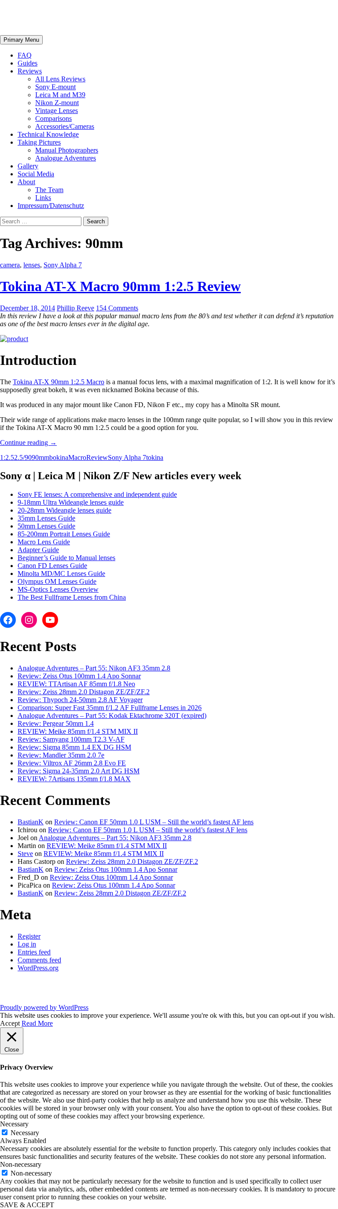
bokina (58, 457)
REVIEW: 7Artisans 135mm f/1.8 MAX (74, 779)
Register (29, 936)
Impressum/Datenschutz (51, 205)
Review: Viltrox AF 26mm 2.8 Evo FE (72, 763)
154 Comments (117, 308)
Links (43, 197)
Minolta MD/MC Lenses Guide (61, 573)
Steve (25, 853)
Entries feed (34, 952)
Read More (37, 1023)
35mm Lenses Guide (46, 518)
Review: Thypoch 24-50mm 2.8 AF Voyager (80, 699)
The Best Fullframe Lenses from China (72, 597)
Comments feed (39, 960)
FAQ (25, 55)
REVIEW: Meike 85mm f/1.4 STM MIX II (78, 731)
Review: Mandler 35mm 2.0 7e (61, 755)
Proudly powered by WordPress (44, 1007)
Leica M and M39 (60, 94)
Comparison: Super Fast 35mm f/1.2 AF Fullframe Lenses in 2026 (110, 707)
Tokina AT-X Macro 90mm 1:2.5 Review (120, 286)
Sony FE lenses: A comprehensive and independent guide (97, 494)
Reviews (30, 71)
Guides (27, 63)
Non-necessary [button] (20, 1164)
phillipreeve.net (46, 17)
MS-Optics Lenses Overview (58, 589)
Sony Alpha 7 (63, 265)
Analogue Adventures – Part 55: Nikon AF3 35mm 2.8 (94, 668)
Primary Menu (21, 39)
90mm (40, 457)
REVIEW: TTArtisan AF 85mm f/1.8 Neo (76, 684)
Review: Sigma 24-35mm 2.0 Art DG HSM (79, 771)
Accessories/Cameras (64, 126)
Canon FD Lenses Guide (52, 565)
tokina (154, 457)
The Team (49, 189)
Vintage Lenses (56, 110)
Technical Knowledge (48, 134)
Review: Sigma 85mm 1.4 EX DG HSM (74, 747)
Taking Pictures (39, 142)
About (26, 182)
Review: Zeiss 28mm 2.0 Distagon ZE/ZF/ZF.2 (84, 692)
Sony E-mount (55, 87)
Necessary (25, 1132)
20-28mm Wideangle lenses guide (64, 510)
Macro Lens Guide (44, 542)
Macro (77, 457)
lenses (31, 265)
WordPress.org (38, 968)
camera (10, 265)
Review (97, 457)
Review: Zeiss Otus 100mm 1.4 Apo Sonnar (79, 676)
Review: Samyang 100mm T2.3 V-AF (71, 739)
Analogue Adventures (65, 158)
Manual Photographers (66, 150)
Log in (27, 944)
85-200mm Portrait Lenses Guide (64, 534)
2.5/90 (23, 457)
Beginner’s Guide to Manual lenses (66, 557)
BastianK (31, 822)
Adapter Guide (38, 550)
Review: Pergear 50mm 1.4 (56, 723)
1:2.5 (7, 457)
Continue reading (28, 442)
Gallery (28, 166)
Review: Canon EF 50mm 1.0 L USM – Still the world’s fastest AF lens (154, 822)
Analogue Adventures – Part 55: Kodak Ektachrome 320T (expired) (112, 715)
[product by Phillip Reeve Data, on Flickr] (14, 338)
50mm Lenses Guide (46, 526)
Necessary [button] (14, 1124)
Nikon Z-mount (57, 102)
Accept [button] (10, 1023)
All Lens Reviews (60, 79)
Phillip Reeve (75, 308)
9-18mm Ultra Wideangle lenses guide (71, 502)
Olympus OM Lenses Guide (57, 581)
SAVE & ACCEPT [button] (27, 1205)
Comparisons (53, 118)
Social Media (36, 174)
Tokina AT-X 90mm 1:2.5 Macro (58, 382)
